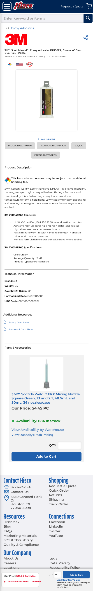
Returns (55, 495)
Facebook (57, 522)
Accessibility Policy (65, 567)
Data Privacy (60, 563)
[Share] (85, 38)
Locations (11, 567)
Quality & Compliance (21, 544)
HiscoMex (11, 522)
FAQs (8, 531)
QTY (51, 574)
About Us (11, 558)
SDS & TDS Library (18, 540)
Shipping (56, 499)
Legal (54, 558)
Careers (10, 563)
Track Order (58, 504)
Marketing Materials (20, 535)
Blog (7, 526)
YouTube (56, 535)
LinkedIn (56, 526)
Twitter (54, 531)
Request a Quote (63, 486)
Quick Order (59, 490)
